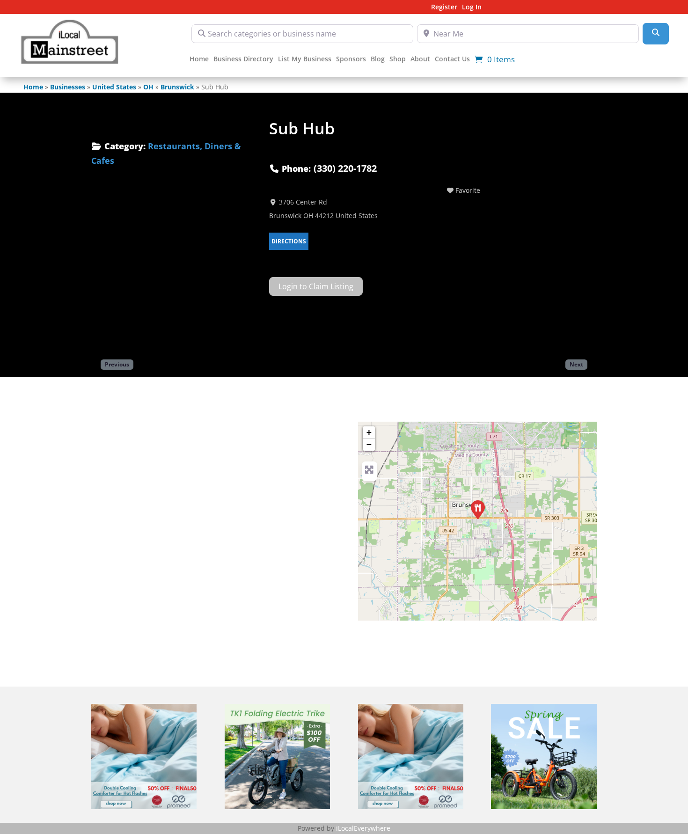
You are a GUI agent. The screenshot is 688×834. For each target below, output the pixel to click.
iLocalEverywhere (363, 828)
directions (288, 241)
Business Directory (243, 59)
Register (444, 7)
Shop (397, 59)
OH (148, 86)
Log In (472, 7)
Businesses (67, 86)
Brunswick (177, 86)
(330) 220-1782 (345, 168)
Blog (378, 59)
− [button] (369, 444)
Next (576, 364)
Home (199, 59)
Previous (117, 364)
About (420, 59)
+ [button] (369, 432)
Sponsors (351, 59)
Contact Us (452, 59)
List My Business (304, 59)
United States (114, 86)
